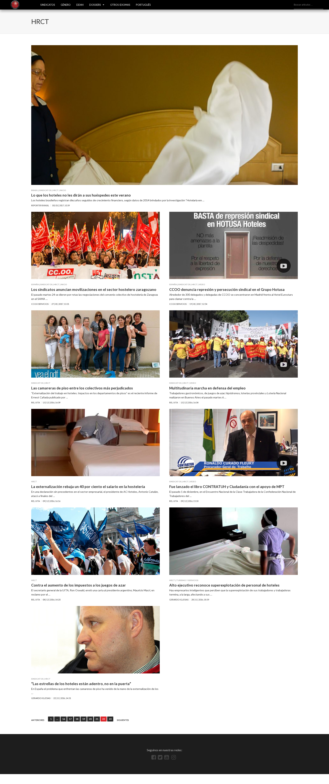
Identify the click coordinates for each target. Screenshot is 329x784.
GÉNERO (66, 4)
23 (110, 718)
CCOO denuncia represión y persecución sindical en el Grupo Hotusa (227, 289)
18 (77, 718)
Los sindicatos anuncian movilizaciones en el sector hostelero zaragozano (93, 289)
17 (70, 718)
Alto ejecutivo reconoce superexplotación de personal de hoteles (224, 585)
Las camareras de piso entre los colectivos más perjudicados (82, 388)
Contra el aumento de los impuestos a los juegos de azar (78, 585)
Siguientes (123, 720)
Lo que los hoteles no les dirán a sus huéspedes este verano (81, 195)
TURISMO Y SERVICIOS (187, 580)
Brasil (34, 190)
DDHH (80, 4)
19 (83, 718)
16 (63, 718)
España (35, 284)
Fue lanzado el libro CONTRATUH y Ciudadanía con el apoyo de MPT (226, 486)
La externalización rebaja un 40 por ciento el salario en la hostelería (88, 486)
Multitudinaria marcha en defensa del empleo (207, 388)
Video (202, 284)
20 (90, 718)
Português (143, 4)
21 (97, 718)
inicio (63, 190)
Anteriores (37, 720)
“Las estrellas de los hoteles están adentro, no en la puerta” (81, 683)
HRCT (55, 190)
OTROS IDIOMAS (120, 4)
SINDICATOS (47, 4)
